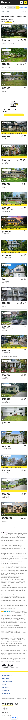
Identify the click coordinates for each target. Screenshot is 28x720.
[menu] (25, 2)
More (7, 11)
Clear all (23, 11)
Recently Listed (8, 21)
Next (18, 527)
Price (2, 11)
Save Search (23, 7)
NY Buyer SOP (6, 693)
